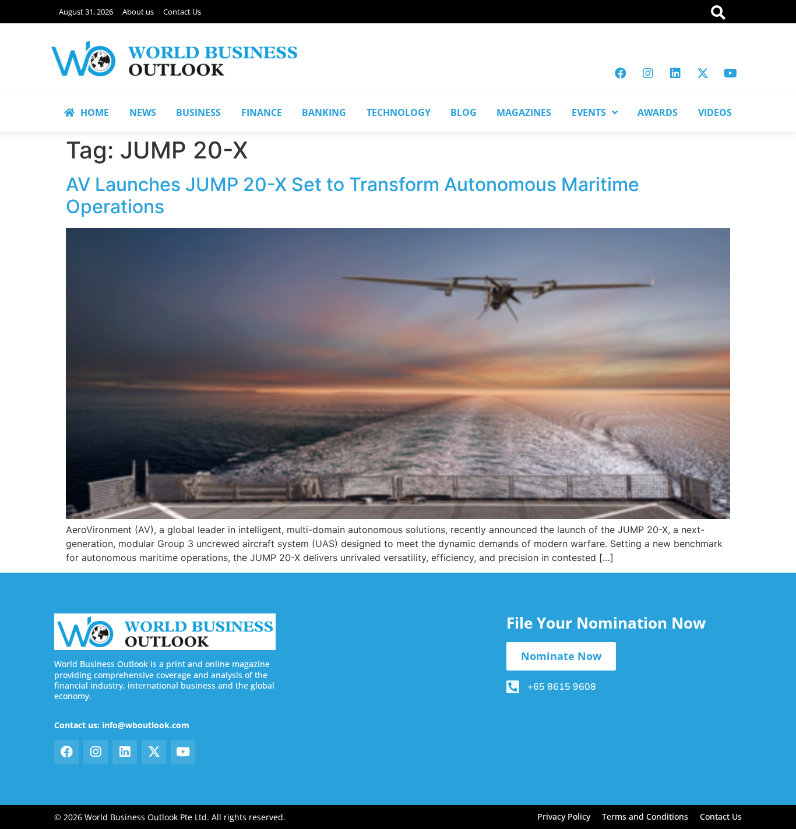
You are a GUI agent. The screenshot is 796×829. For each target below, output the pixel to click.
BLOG (463, 112)
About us (138, 11)
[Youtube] (730, 73)
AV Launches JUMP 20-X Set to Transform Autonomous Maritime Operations (352, 195)
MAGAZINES (523, 112)
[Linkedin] (675, 73)
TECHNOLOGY (399, 112)
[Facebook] (620, 73)
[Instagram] (648, 73)
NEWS (142, 112)
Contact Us (182, 11)
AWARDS (657, 112)
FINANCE (261, 112)
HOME (94, 112)
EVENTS (589, 112)
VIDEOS (715, 112)
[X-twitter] (702, 73)
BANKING (324, 112)
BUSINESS (198, 112)
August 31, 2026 (86, 11)
